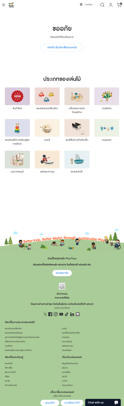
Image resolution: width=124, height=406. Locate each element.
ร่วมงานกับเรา (67, 385)
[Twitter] (45, 314)
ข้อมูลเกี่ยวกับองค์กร (70, 363)
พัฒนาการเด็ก (10, 372)
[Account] (111, 3)
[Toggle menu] (3, 5)
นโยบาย (65, 367)
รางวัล (64, 380)
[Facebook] (50, 314)
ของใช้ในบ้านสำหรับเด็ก (77, 140)
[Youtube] (61, 314)
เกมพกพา (107, 140)
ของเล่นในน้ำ (77, 171)
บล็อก (7, 376)
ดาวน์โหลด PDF (72, 403)
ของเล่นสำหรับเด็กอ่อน (14, 332)
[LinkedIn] (72, 314)
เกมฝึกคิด (106, 108)
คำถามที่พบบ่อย (11, 385)
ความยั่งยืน (66, 372)
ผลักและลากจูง (47, 171)
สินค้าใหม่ (17, 108)
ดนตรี (47, 140)
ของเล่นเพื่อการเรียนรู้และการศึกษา (18, 350)
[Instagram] (56, 314)
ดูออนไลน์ (50, 403)
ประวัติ (64, 376)
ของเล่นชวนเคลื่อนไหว (47, 108)
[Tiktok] (67, 314)
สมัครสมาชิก (62, 273)
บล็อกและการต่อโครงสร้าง (15, 341)
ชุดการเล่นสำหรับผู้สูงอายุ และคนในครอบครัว (22, 337)
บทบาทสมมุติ (17, 171)
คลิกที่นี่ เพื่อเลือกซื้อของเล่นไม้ (62, 47)
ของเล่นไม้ (8, 363)
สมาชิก (7, 380)
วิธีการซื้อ (8, 367)
